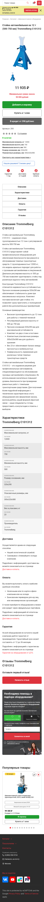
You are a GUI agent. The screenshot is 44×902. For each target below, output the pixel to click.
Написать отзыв (22, 680)
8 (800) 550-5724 (11, 855)
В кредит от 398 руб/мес (22, 121)
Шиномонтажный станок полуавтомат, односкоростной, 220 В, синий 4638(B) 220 (19, 796)
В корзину (22, 817)
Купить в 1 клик (22, 113)
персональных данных (13, 743)
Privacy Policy (14, 894)
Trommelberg (9, 530)
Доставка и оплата (10, 569)
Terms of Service (31, 894)
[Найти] (28, 3)
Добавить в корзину (22, 104)
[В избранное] (38, 774)
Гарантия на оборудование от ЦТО (17, 653)
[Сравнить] (34, 774)
